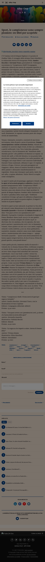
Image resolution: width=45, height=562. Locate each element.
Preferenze (15, 123)
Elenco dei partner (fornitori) (11, 117)
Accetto (28, 123)
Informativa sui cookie (24, 105)
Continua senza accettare (34, 80)
